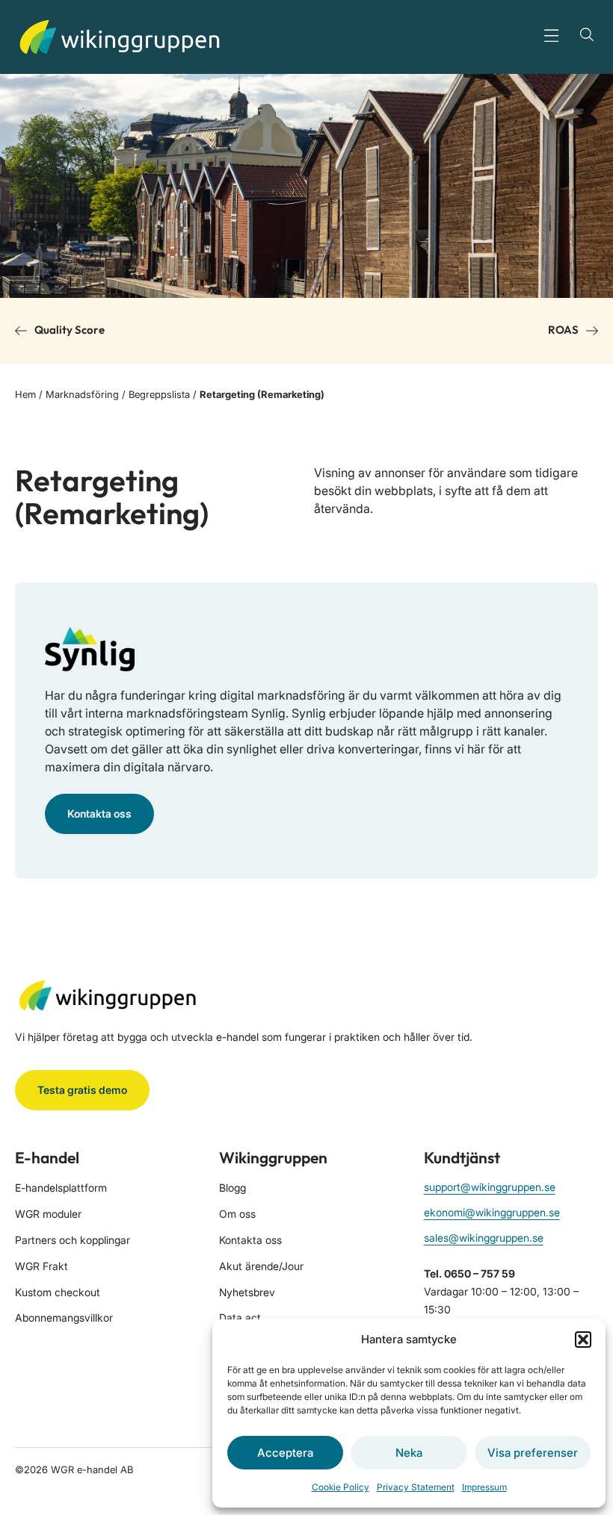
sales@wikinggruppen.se (483, 1237)
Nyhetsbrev (247, 1292)
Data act (240, 1317)
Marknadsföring (82, 394)
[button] (583, 1339)
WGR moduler (48, 1213)
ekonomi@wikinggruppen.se (492, 1212)
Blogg (232, 1187)
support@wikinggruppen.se (489, 1186)
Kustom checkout (57, 1292)
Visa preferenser (532, 1453)
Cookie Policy (340, 1487)
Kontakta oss (250, 1240)
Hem (25, 394)
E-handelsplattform (61, 1187)
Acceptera (285, 1453)
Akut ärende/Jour (261, 1266)
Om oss (237, 1213)
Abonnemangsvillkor (64, 1317)
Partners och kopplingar (72, 1240)
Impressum (484, 1487)
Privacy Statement (416, 1487)
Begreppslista (159, 394)
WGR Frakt (41, 1266)
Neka (408, 1453)
